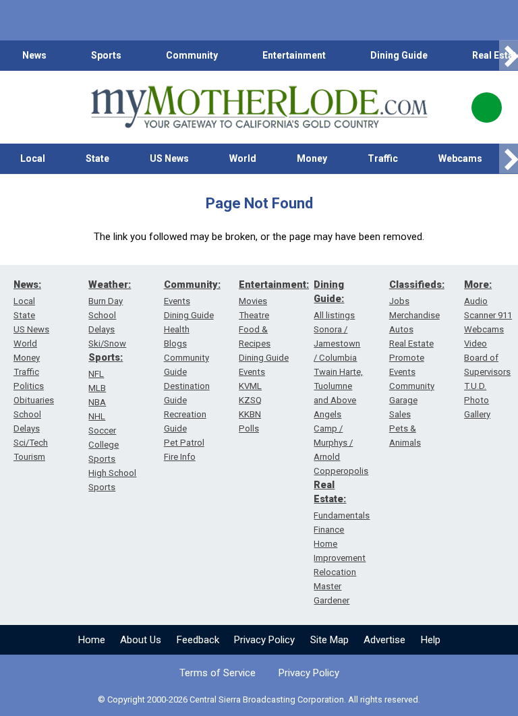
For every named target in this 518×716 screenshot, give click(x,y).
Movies (253, 301)
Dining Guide (399, 55)
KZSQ (250, 400)
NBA (97, 402)
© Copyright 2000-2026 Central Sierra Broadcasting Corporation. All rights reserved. (259, 699)
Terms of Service (217, 673)
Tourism (29, 457)
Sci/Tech (30, 443)
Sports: (105, 357)
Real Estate (411, 343)
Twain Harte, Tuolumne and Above (338, 386)
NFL (96, 374)
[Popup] (486, 107)
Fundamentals (342, 515)
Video (475, 343)
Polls (249, 428)
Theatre (254, 315)
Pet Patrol (184, 443)
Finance (329, 530)
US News (169, 158)
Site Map (329, 640)
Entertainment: (274, 284)
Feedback (198, 640)
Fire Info (180, 457)
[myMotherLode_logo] (259, 107)
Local (32, 158)
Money (312, 158)
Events (177, 301)
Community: (192, 284)
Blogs (175, 343)
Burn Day (105, 301)
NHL (96, 416)
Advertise (384, 640)
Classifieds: (416, 284)
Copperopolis (341, 471)
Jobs (399, 301)
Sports (106, 55)
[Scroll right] (508, 55)
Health (177, 329)
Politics (28, 386)
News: (27, 284)
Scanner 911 (488, 315)
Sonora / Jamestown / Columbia (337, 343)
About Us (140, 640)
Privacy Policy (264, 640)
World (242, 158)
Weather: (109, 284)
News (34, 55)
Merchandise (414, 315)
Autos (401, 329)
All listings (334, 315)
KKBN (250, 414)
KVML (250, 386)
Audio (476, 301)
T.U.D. (475, 386)
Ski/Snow (107, 343)
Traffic (383, 158)
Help (430, 640)
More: (478, 284)
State (97, 158)
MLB (97, 388)
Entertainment (294, 55)
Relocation (335, 572)
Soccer (102, 430)
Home (91, 640)
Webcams (460, 158)
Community (192, 55)
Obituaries (33, 400)
